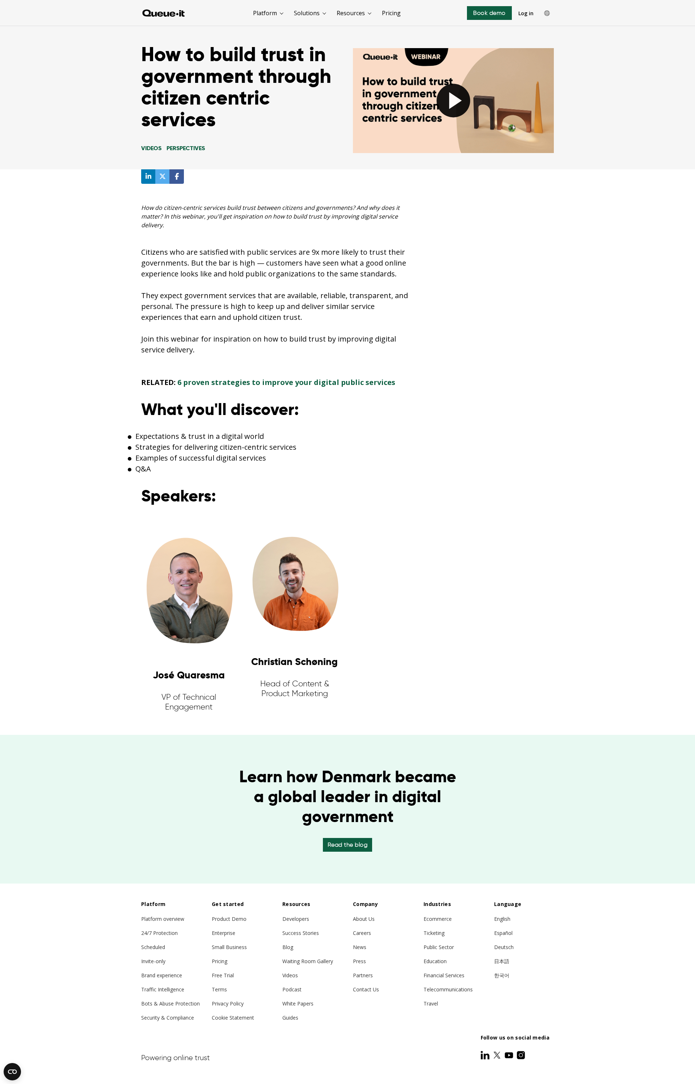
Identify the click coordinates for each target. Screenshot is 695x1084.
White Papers (297, 1003)
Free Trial (223, 975)
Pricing (391, 13)
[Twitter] (498, 1055)
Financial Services (444, 975)
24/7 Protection (159, 933)
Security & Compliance (167, 1017)
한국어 (501, 975)
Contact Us (366, 989)
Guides (290, 1017)
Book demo (489, 12)
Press (359, 961)
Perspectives (186, 148)
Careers (362, 933)
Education (435, 961)
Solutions (307, 13)
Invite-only (153, 961)
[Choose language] (547, 13)
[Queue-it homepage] (163, 13)
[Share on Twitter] (162, 176)
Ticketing (434, 933)
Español (503, 933)
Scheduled (153, 947)
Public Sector (439, 947)
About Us (364, 918)
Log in (526, 13)
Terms (219, 989)
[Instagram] (521, 1055)
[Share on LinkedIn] (148, 176)
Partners (363, 975)
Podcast (292, 989)
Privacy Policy (228, 1003)
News (359, 947)
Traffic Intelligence (162, 989)
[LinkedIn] (486, 1055)
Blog (287, 947)
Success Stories (300, 933)
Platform (265, 13)
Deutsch (504, 947)
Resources (351, 13)
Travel (431, 1003)
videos (151, 148)
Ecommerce (438, 918)
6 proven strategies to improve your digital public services (286, 382)
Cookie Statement (233, 1017)
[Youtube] (510, 1055)
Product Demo (229, 918)
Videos (290, 975)
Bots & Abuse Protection (170, 1003)
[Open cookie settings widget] (12, 1071)
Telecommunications (448, 989)
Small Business (229, 947)
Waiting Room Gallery (307, 961)
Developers (295, 918)
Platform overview (162, 918)
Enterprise (223, 933)
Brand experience (161, 975)
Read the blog (348, 844)
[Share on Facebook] (176, 176)
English (502, 918)
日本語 (501, 961)
